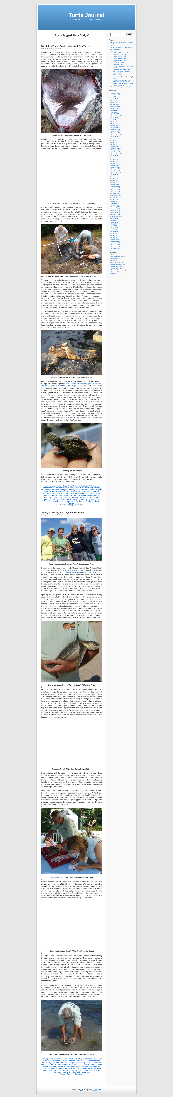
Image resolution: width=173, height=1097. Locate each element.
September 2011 (116, 154)
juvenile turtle (59, 1063)
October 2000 (115, 248)
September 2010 (116, 173)
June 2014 (114, 108)
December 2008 (116, 210)
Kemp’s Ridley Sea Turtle (122, 69)
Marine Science (116, 266)
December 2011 (116, 148)
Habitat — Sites (117, 75)
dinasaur (97, 488)
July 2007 (114, 229)
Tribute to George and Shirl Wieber (122, 87)
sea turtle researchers (64, 1068)
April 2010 (114, 182)
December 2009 (116, 190)
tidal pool (51, 1070)
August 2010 (115, 174)
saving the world (82, 1066)
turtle (60, 1070)
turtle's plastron (94, 1070)
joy (79, 492)
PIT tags (61, 1066)
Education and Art (117, 256)
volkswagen (59, 501)
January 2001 (115, 243)
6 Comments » (78, 505)
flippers (99, 490)
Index (113, 51)
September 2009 (116, 195)
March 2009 (115, 205)
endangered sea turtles (91, 1061)
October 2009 (115, 193)
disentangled (46, 490)
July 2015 (114, 97)
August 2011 (115, 155)
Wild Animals (115, 273)
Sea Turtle (93, 1066)
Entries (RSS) (79, 1091)
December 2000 (116, 245)
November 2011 (116, 150)
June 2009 (114, 199)
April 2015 (114, 102)
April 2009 (114, 203)
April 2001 (114, 237)
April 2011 (114, 163)
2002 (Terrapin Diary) (119, 58)
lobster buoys (83, 493)
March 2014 (115, 114)
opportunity (53, 1066)
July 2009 (114, 197)
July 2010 (114, 176)
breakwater (54, 1059)
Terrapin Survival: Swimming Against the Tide (122, 72)
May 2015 (114, 100)
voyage (67, 501)
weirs (73, 501)
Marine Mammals (116, 264)
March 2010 (115, 184)
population (56, 497)
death (67, 488)
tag (95, 1068)
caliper (80, 486)
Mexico (51, 1065)
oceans (89, 495)
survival (91, 499)
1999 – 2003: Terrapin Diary (121, 53)
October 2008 (115, 214)
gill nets (52, 492)
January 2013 (115, 129)
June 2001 (114, 233)
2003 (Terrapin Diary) (119, 60)
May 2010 (114, 180)
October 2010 (115, 171)
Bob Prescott (57, 486)
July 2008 (114, 220)
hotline (67, 492)
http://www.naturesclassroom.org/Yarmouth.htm (80, 573)
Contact (113, 45)
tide (56, 1070)
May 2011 (114, 161)
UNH (55, 1072)
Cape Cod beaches (86, 1059)
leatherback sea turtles (59, 493)
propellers (64, 497)
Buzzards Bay (73, 486)
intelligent (49, 1063)
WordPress (98, 1089)
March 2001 (115, 239)
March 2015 (115, 104)
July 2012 (114, 138)
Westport (71, 503)
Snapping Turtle (81, 499)
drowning (55, 490)
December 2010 (116, 167)
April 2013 (114, 123)
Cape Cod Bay (73, 1059)
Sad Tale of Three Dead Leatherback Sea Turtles (65, 46)
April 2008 (114, 226)
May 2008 (114, 224)
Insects (113, 260)
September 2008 (116, 216)
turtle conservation (70, 1070)
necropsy (77, 495)
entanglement (90, 490)
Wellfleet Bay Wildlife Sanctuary (87, 501)
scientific (88, 497)
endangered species (76, 490)
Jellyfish (74, 492)
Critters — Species (118, 64)
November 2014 (116, 106)
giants (46, 492)
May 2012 (114, 142)
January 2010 (115, 188)
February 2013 (116, 127)
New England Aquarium (93, 1065)
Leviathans (73, 493)
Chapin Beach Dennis (56, 1061)
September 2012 (116, 135)
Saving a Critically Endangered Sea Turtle (62, 512)
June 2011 (114, 159)
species (90, 1068)
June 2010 (114, 178)
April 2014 (114, 112)
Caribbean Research (119, 62)
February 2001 (116, 241)
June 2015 (114, 98)
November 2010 (116, 169)
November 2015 (116, 93)
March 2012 (115, 146)
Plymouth (47, 497)
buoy (65, 486)
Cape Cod (88, 486)
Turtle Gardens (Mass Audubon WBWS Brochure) (123, 84)
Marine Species (116, 268)
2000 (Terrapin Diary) (119, 55)
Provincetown (74, 497)
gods (43, 1063)
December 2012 (116, 131)
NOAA (83, 495)
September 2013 (116, 116)
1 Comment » (78, 1074)
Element (79, 1061)
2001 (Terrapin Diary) (119, 56)
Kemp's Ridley (80, 1063)
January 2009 (115, 209)
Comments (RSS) (92, 1091)
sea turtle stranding (80, 1068)
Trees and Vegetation (118, 270)
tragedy (97, 499)
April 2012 (114, 144)
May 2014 (114, 110)
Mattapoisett (68, 495)
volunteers (62, 1072)
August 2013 (115, 117)
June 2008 (114, 222)
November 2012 (116, 133)
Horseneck (60, 492)
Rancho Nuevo (69, 1066)
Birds (112, 255)
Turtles (69, 505)
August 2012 (115, 136)
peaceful (96, 495)
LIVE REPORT (116, 262)
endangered (64, 490)
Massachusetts (57, 495)
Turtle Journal (86, 15)
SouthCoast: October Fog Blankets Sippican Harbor (121, 80)
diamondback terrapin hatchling (81, 488)
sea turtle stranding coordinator (63, 499)
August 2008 (115, 218)
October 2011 (115, 152)
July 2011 (114, 157)
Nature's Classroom (76, 1065)
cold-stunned (70, 1061)
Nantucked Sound (61, 1065)
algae (47, 1059)
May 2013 (114, 121)
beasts (49, 486)
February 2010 (116, 186)
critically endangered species (53, 488)
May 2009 (114, 201)
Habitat (113, 258)
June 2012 (114, 140)
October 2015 (115, 95)
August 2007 (115, 228)
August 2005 (115, 231)
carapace (95, 486)
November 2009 (116, 191)
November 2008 (116, 212)
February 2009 (116, 207)
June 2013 (114, 119)
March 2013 (115, 125)
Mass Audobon (91, 1063)
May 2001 (114, 235)
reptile (82, 497)
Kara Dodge (84, 492)
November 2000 (116, 247)
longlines (92, 493)
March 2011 (115, 165)
